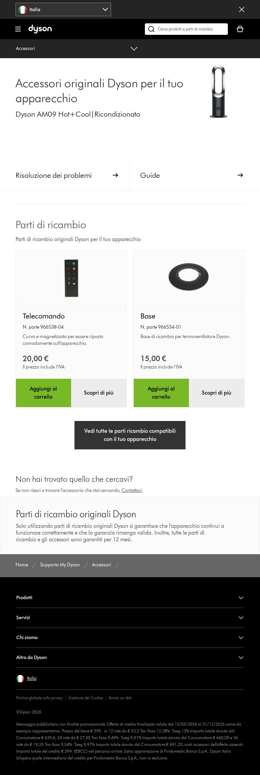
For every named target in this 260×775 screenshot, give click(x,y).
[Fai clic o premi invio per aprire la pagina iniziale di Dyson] (40, 32)
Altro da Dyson (31, 657)
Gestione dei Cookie (85, 697)
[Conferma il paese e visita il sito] (241, 9)
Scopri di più (98, 393)
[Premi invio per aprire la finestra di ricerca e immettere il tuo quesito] (186, 29)
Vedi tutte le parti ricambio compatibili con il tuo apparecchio (130, 435)
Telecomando (44, 316)
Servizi (23, 617)
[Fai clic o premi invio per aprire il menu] (18, 29)
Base (147, 316)
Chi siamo (27, 637)
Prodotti (24, 598)
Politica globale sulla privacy (39, 697)
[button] (26, 678)
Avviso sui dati (120, 697)
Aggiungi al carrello (43, 392)
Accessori (25, 48)
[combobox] (63, 9)
